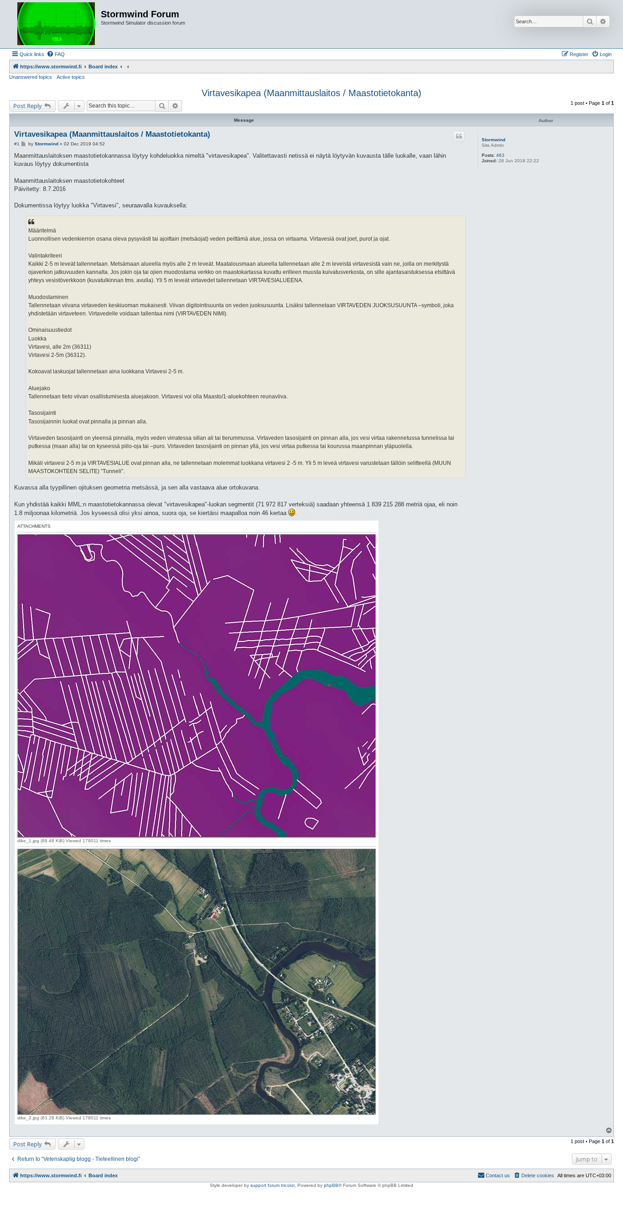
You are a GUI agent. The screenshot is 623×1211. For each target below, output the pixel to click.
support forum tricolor (272, 1185)
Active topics (71, 77)
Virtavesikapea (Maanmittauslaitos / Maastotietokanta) (311, 93)
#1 (17, 143)
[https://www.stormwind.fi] (56, 24)
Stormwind (493, 139)
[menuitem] (56, 54)
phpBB (331, 1185)
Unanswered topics (30, 77)
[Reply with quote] (459, 136)
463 (500, 155)
